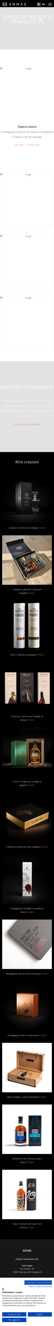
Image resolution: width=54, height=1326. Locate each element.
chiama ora (32, 145)
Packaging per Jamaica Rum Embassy (23, 973)
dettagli (20, 145)
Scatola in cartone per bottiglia (23, 527)
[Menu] (50, 4)
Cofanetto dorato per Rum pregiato (23, 846)
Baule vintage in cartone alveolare (22, 1097)
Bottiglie (41, 527)
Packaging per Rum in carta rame (23, 1035)
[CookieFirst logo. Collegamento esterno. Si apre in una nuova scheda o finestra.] (3, 1289)
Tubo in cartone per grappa (23, 654)
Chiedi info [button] (20, 424)
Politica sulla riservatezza (40, 1286)
